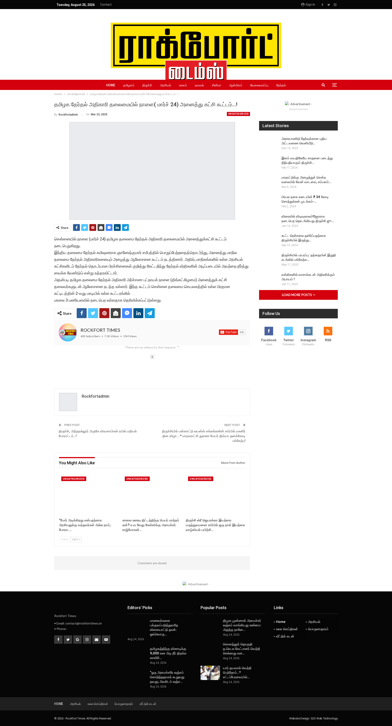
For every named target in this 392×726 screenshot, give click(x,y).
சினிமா (216, 85)
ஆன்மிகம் (235, 85)
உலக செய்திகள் (287, 629)
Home (110, 85)
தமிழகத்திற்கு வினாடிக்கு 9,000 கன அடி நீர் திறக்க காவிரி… (168, 653)
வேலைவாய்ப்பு (259, 85)
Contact (106, 4)
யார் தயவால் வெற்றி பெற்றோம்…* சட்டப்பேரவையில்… (237, 672)
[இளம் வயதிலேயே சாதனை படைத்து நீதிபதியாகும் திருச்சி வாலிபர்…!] (269, 163)
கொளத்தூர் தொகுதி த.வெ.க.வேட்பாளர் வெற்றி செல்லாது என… (241, 648)
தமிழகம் (128, 85)
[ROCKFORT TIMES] (68, 332)
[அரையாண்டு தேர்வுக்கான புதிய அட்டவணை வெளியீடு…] (269, 143)
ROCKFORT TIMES (100, 330)
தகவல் (199, 85)
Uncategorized (238, 114)
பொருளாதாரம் (318, 629)
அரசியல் (165, 85)
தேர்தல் (281, 85)
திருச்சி (147, 85)
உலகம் (183, 85)
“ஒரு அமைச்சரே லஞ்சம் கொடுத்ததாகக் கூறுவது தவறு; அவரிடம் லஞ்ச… (167, 677)
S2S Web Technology (324, 718)
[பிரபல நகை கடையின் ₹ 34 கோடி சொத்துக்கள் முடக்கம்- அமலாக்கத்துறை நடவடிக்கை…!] (269, 202)
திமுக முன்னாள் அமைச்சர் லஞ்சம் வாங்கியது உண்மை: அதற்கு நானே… (242, 625)
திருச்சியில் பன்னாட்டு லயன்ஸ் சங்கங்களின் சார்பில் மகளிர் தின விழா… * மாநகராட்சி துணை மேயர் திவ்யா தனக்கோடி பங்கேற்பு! (203, 436)
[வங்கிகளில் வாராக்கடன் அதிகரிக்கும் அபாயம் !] (269, 279)
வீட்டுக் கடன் (285, 636)
